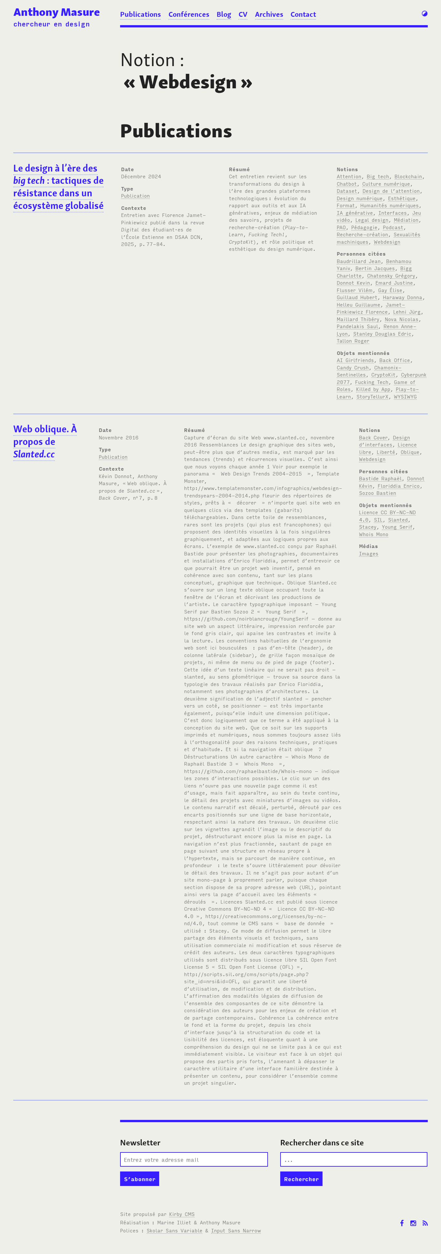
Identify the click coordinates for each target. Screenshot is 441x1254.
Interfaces (392, 212)
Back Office (394, 360)
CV (243, 14)
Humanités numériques (389, 205)
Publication (135, 195)
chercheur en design (51, 23)
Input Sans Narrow (236, 1230)
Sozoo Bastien (377, 492)
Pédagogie (364, 227)
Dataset (347, 190)
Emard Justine (394, 282)
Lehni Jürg (407, 311)
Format (346, 205)
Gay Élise (390, 290)
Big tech (378, 176)
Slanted (398, 519)
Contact (303, 14)
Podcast (393, 227)
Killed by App (373, 389)
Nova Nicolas (401, 319)
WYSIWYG (405, 396)
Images (368, 553)
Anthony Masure (57, 11)
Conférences (189, 14)
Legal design (371, 219)
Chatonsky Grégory (391, 275)
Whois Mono (373, 534)
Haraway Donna (402, 297)
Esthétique (401, 198)
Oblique (410, 451)
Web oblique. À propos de (45, 441)
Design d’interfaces (384, 441)
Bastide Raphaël (380, 478)
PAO (341, 227)
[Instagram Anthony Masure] (413, 1218)
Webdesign (387, 241)
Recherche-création (362, 234)
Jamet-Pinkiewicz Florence (371, 308)
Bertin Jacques (375, 268)
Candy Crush (353, 367)
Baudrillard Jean (359, 261)
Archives (269, 14)
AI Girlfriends (355, 360)
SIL (378, 519)
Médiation (406, 219)
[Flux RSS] (425, 1218)
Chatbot (347, 183)
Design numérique (360, 198)
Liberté (386, 451)
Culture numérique (386, 183)
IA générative (355, 212)
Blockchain (408, 176)
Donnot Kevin (353, 282)
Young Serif (397, 526)
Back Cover (373, 437)
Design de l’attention (391, 190)
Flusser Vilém (355, 290)
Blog (224, 14)
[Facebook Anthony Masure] (402, 1218)
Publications (140, 14)
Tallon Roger (353, 340)
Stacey (367, 526)
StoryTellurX (372, 396)
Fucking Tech (371, 381)
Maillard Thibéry (358, 319)
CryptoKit (383, 374)
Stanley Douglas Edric (382, 333)
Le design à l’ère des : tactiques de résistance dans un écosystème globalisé (58, 187)
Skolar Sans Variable (174, 1230)
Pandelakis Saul (357, 326)
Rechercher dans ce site (322, 1142)
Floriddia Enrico (399, 485)
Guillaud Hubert (357, 297)
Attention (349, 176)
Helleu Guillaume (358, 304)
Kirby (182, 1213)
